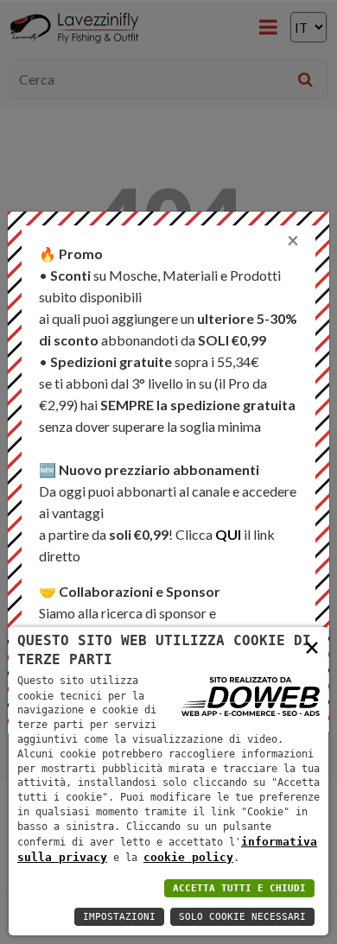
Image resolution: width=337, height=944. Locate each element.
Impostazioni (119, 916)
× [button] (312, 646)
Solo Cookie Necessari (242, 916)
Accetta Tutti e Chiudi (239, 888)
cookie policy (188, 857)
